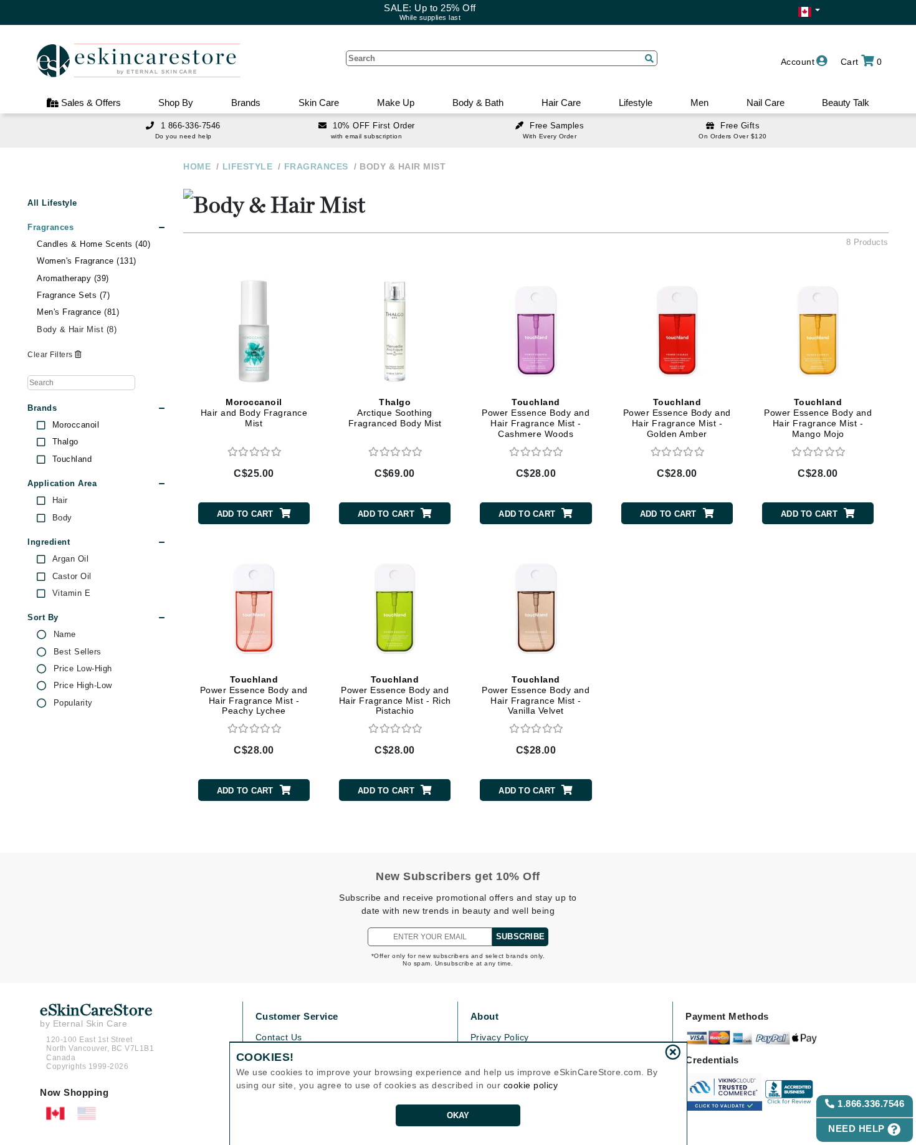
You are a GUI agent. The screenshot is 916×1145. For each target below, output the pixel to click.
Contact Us (278, 1037)
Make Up (395, 102)
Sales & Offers (90, 102)
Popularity (73, 703)
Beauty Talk (845, 102)
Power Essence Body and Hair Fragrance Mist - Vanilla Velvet (535, 695)
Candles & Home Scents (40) (93, 244)
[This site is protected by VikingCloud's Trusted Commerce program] (723, 1092)
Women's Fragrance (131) (86, 261)
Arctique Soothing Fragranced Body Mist (395, 412)
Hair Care (561, 102)
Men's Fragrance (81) (78, 312)
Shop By (175, 102)
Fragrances (50, 227)
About (484, 1016)
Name (65, 634)
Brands (245, 102)
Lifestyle (635, 102)
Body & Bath (477, 102)
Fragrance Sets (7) (73, 295)
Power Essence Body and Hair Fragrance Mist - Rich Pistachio (395, 695)
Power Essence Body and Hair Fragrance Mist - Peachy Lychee (254, 695)
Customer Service (296, 1016)
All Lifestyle (52, 203)
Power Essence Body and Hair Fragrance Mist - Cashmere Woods (535, 417)
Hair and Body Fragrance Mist (254, 412)
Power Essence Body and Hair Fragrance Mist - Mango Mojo (818, 417)
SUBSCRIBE (520, 936)
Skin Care (318, 102)
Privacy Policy (499, 1037)
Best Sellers (78, 652)
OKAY (458, 1115)
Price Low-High (83, 668)
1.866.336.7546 (870, 1103)
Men (699, 102)
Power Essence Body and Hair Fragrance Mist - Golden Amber (677, 417)
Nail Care (766, 102)
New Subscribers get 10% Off (458, 876)
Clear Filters (51, 354)
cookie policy (530, 1085)
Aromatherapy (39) (73, 278)
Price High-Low (83, 685)
